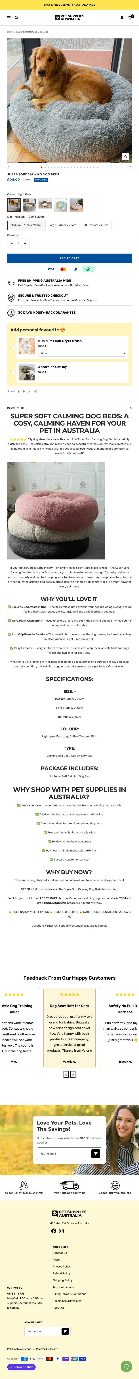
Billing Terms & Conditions (69, 1294)
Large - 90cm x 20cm (62, 225)
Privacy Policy (62, 1266)
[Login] (122, 17)
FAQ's (56, 1259)
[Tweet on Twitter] (29, 391)
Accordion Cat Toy (52, 367)
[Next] (130, 167)
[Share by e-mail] (35, 391)
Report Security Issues (67, 1300)
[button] (66, 1074)
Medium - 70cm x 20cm (26, 225)
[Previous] (8, 167)
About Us (59, 1307)
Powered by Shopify (47, 1349)
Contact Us (60, 1252)
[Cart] (130, 17)
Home (10, 32)
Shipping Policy (62, 1280)
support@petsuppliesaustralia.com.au (83, 925)
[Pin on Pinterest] (24, 391)
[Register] (95, 1153)
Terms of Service (63, 1287)
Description (15, 408)
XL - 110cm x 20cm (96, 225)
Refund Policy (61, 1273)
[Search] (16, 17)
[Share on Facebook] (19, 391)
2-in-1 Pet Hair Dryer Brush (60, 341)
